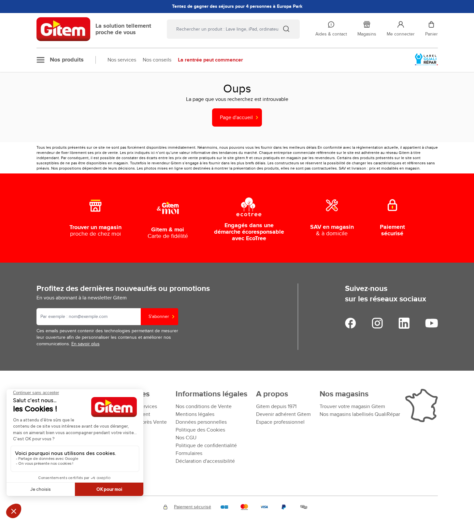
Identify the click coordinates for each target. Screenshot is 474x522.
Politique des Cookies (200, 430)
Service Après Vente (143, 422)
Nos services (122, 60)
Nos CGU (186, 437)
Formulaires (189, 453)
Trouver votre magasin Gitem (352, 406)
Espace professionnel (280, 422)
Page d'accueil (236, 117)
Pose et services (138, 406)
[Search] (286, 28)
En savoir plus (85, 344)
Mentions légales (195, 414)
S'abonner (159, 316)
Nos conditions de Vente (204, 406)
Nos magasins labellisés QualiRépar (360, 414)
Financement (135, 414)
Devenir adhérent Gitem (283, 414)
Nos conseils (157, 60)
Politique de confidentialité (206, 445)
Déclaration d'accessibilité (205, 461)
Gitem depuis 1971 (276, 406)
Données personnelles (201, 422)
